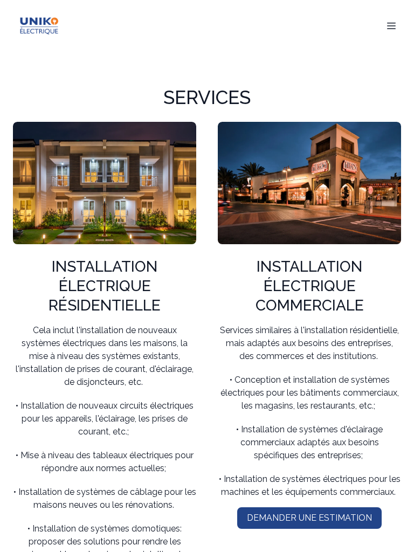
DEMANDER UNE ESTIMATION (309, 518)
